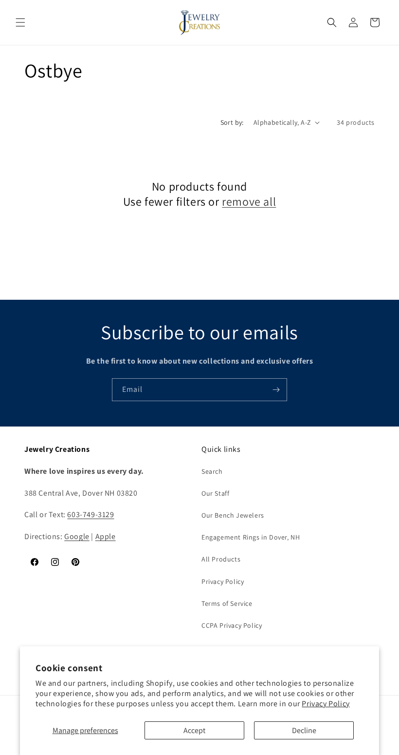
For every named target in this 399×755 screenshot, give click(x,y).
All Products (220, 559)
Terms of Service (227, 603)
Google (77, 536)
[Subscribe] (276, 389)
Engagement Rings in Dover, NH (250, 537)
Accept (194, 730)
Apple (105, 536)
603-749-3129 (90, 514)
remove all (249, 201)
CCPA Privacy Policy (231, 625)
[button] (20, 22)
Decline (304, 730)
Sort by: (232, 122)
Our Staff (215, 493)
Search (212, 471)
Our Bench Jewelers (232, 515)
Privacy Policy (325, 703)
